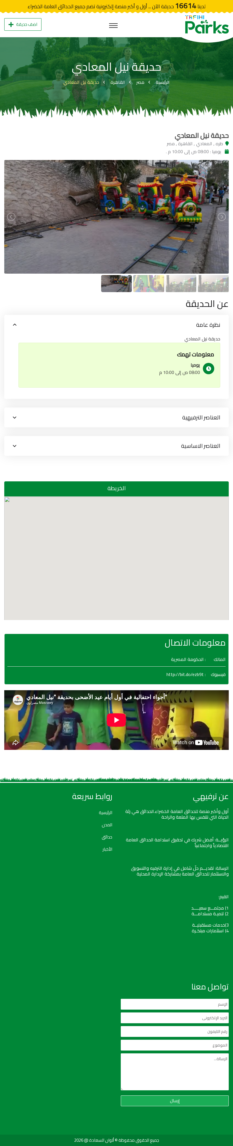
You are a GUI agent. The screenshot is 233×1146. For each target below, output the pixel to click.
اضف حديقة (26, 24)
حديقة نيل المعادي (81, 82)
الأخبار (107, 849)
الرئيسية (163, 82)
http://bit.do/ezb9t (185, 674)
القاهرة (118, 82)
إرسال (175, 1101)
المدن (107, 825)
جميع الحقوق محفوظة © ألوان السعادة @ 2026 (116, 1140)
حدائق (107, 837)
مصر (140, 82)
